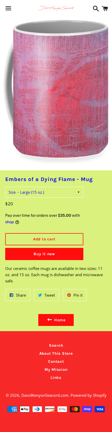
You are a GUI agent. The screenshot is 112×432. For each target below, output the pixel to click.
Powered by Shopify (89, 395)
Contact (56, 361)
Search (56, 345)
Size (12, 192)
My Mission (56, 369)
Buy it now (44, 254)
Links (56, 377)
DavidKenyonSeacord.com (45, 395)
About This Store (56, 353)
